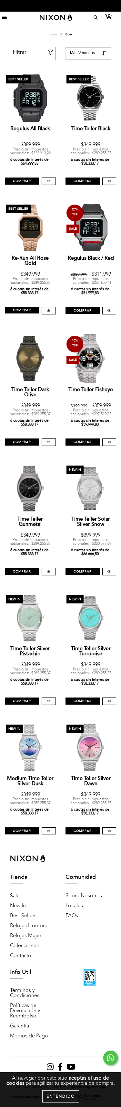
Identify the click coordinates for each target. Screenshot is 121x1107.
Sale (15, 895)
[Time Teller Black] (109, 181)
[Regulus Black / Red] (109, 310)
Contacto (20, 955)
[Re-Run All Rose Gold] (49, 310)
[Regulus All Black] (49, 181)
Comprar (22, 181)
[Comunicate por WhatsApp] (110, 1058)
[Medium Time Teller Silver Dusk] (49, 831)
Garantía (19, 1025)
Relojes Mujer (25, 935)
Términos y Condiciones (24, 993)
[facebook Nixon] (60, 1068)
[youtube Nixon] (71, 1068)
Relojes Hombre (28, 925)
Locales (74, 905)
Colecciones (24, 945)
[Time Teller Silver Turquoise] (109, 701)
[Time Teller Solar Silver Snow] (109, 571)
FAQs (72, 915)
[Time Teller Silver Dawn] (109, 831)
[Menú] (4, 17)
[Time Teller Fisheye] (109, 442)
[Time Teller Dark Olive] (49, 442)
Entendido (60, 1096)
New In (18, 905)
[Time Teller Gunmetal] (49, 571)
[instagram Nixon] (50, 1068)
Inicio (53, 34)
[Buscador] (94, 17)
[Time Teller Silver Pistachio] (49, 701)
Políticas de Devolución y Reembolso (25, 1010)
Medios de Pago (29, 1035)
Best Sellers (23, 915)
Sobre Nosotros (84, 895)
